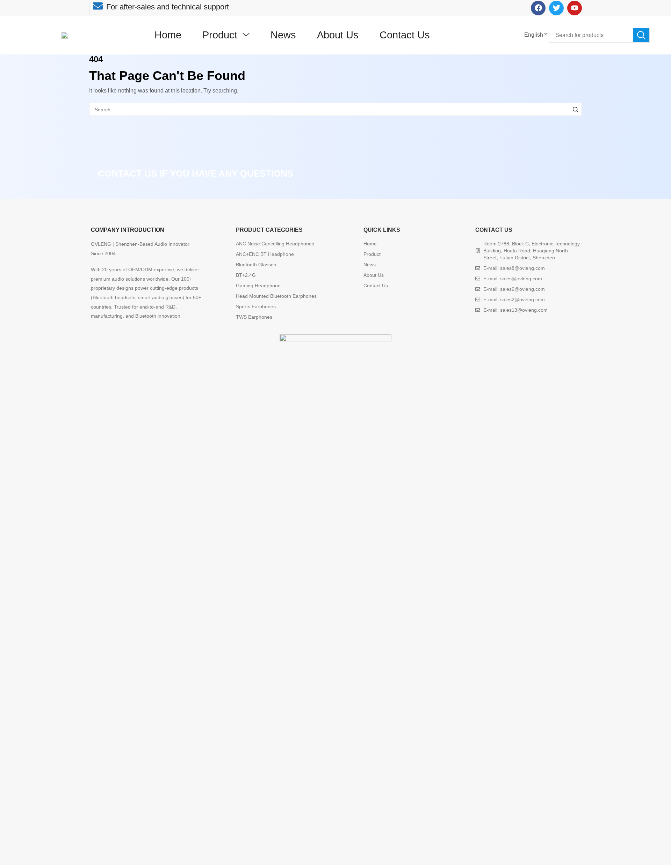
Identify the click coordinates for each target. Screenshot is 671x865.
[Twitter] (556, 8)
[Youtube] (574, 8)
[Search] (641, 35)
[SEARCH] (575, 109)
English (533, 35)
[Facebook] (538, 8)
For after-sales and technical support (167, 6)
